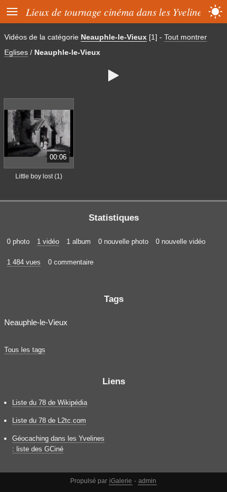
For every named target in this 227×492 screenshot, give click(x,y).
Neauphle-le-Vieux (114, 37)
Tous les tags (24, 350)
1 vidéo (48, 241)
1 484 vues (24, 262)
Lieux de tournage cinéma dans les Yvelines (116, 11)
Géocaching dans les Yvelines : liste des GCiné (58, 443)
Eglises (16, 52)
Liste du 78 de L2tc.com (49, 420)
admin (147, 481)
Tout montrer (185, 37)
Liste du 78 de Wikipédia (49, 402)
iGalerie (120, 481)
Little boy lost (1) (38, 176)
